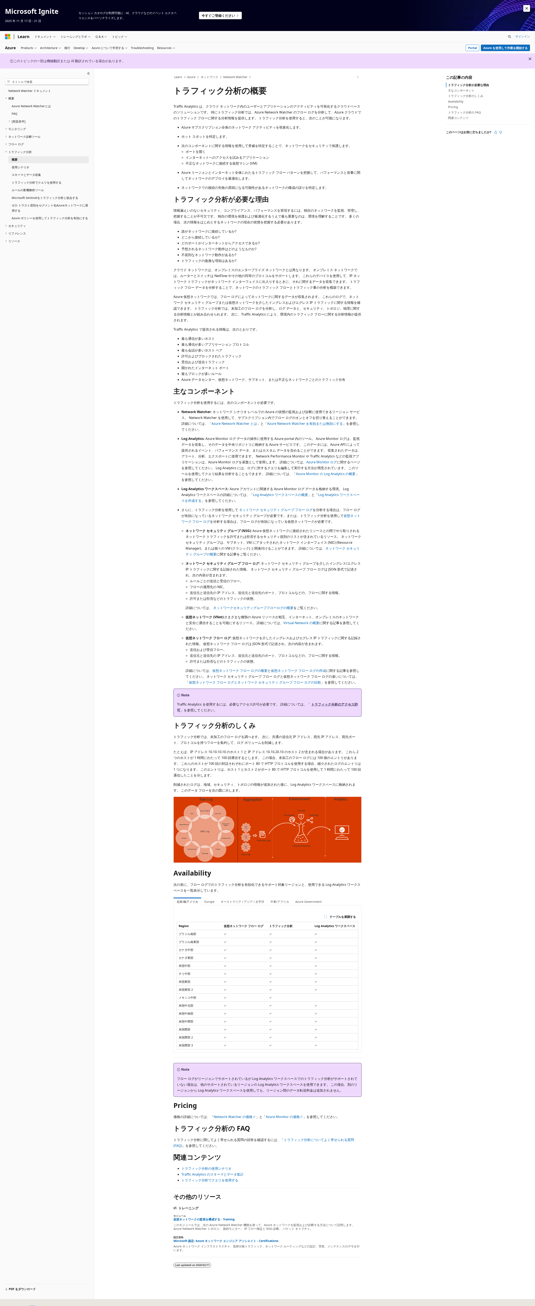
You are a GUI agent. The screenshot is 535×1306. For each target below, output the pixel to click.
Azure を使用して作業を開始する (505, 48)
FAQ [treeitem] (14, 114)
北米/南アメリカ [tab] (187, 902)
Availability (455, 101)
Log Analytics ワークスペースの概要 (280, 494)
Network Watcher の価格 (233, 1116)
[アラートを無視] (526, 8)
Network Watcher (235, 77)
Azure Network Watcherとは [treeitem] (31, 106)
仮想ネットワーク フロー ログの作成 (298, 670)
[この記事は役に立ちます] (495, 132)
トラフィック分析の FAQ (464, 112)
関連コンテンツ (458, 118)
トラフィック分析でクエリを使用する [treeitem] (36, 182)
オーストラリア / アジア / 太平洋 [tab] (242, 902)
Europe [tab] (209, 902)
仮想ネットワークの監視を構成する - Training (204, 1219)
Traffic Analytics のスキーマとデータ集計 (212, 1174)
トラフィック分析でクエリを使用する (209, 1180)
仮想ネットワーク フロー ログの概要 (240, 670)
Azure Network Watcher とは (234, 423)
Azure (191, 77)
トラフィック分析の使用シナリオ (206, 1168)
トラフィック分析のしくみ (465, 96)
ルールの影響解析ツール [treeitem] (28, 190)
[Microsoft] (7, 36)
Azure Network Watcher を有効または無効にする (305, 423)
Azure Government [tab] (308, 902)
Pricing (453, 107)
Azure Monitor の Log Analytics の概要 (325, 473)
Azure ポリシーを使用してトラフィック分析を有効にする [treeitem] (50, 218)
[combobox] (47, 81)
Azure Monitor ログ (321, 462)
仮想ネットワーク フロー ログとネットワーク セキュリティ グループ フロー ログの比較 (255, 682)
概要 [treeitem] (15, 159)
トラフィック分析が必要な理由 (468, 85)
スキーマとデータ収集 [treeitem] (26, 175)
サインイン (522, 36)
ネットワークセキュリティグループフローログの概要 (253, 607)
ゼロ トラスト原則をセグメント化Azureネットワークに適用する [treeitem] (50, 208)
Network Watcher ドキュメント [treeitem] (29, 91)
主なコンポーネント (461, 90)
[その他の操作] (358, 77)
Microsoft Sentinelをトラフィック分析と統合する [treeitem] (45, 198)
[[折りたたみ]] (88, 73)
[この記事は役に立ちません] (500, 132)
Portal (472, 48)
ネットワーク (209, 77)
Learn (178, 77)
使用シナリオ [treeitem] (20, 167)
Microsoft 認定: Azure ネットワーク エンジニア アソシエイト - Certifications (225, 1241)
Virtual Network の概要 (301, 623)
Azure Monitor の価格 (283, 1116)
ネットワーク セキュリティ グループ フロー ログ (276, 509)
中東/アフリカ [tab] (279, 902)
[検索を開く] (509, 36)
